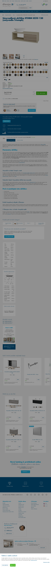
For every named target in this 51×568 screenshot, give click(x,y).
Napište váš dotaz (9, 533)
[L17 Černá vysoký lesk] (21, 67)
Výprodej (37, 11)
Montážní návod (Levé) (8, 321)
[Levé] (5, 79)
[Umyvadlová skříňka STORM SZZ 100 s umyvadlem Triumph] (11, 56)
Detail (18, 379)
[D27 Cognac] (46, 64)
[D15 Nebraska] (18, 64)
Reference (32, 507)
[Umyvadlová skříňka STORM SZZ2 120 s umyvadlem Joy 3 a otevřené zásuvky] (5, 56)
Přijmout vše (13, 565)
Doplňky (32, 11)
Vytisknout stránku (45, 14)
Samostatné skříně (12, 11)
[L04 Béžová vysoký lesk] (18, 67)
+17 (15, 368)
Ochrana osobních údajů (6, 510)
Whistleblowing (20, 516)
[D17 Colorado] (24, 64)
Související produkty (20, 140)
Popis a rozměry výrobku (11, 140)
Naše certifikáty (33, 505)
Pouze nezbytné (5, 565)
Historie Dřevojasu (34, 503)
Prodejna (19, 508)
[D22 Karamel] (32, 64)
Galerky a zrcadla (24, 11)
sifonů (15, 176)
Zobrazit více (36, 59)
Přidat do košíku (42, 93)
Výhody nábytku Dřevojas (35, 504)
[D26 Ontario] (43, 64)
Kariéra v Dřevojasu (34, 508)
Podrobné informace (34, 560)
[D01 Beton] (4, 64)
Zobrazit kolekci (6, 121)
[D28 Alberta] (4, 67)
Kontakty (4, 503)
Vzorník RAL (20, 514)
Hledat (30, 7)
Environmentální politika (22, 517)
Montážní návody (21, 505)
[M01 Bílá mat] (24, 67)
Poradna (19, 503)
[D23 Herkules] (35, 64)
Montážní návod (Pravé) (8, 322)
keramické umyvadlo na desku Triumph (29, 172)
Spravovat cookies (46, 562)
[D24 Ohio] (38, 64)
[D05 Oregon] (10, 64)
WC (34, 11)
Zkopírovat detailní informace (8, 88)
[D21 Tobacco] (29, 64)
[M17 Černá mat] (29, 67)
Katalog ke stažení (21, 513)
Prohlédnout (25, 471)
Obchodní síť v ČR (21, 504)
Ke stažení (20, 510)
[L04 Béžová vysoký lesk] (18, 75)
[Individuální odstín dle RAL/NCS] (32, 67)
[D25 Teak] (40, 64)
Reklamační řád (5, 507)
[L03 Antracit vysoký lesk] (15, 67)
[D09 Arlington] (15, 64)
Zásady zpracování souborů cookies (8, 511)
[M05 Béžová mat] (27, 67)
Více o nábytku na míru (9, 236)
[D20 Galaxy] (27, 64)
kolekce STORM (43, 144)
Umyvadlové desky (18, 11)
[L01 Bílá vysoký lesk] (13, 67)
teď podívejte (23, 466)
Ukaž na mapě (42, 547)
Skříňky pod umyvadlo (6, 11)
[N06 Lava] (10, 67)
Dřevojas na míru (21, 507)
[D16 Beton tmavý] (21, 64)
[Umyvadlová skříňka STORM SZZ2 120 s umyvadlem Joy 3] (17, 56)
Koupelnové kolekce (45, 11)
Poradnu (28, 211)
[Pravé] (9, 79)
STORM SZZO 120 (32, 182)
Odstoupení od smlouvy (6, 505)
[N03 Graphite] (7, 67)
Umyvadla (28, 11)
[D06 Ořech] (13, 72)
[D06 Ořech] (13, 64)
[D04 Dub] (7, 64)
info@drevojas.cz (9, 530)
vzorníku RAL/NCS (22, 162)
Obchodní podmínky (6, 504)
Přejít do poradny (32, 110)
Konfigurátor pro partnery (22, 511)
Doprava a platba (5, 508)
